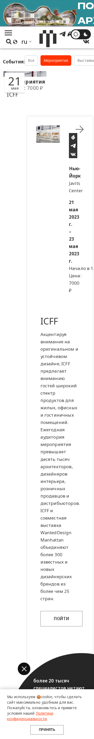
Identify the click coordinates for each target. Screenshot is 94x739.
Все (31, 60)
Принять (47, 730)
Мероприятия (56, 60)
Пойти (61, 618)
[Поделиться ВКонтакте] (73, 154)
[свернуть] (79, 129)
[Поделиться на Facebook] (73, 137)
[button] (24, 669)
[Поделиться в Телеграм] (73, 145)
